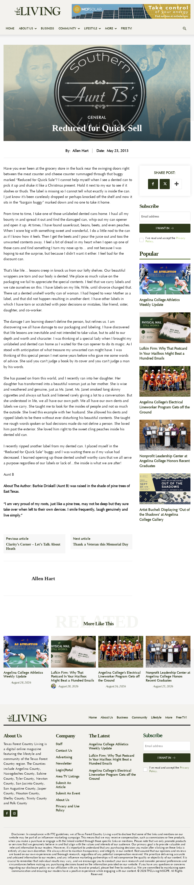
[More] (176, 184)
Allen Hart (80, 151)
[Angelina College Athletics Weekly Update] (164, 279)
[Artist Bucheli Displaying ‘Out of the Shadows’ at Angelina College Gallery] (164, 488)
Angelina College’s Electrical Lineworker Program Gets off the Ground (164, 407)
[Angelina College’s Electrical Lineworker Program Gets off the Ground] (164, 381)
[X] (165, 184)
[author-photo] (7, 682)
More (109, 28)
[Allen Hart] (16, 578)
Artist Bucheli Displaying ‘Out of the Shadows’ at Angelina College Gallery (164, 514)
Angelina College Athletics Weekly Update (159, 302)
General (97, 117)
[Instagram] (14, 813)
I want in (162, 228)
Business (47, 28)
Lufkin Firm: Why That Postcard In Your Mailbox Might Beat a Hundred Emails (163, 353)
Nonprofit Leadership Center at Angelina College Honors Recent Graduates (164, 461)
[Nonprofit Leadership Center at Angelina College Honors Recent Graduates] (164, 435)
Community (67, 28)
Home (10, 28)
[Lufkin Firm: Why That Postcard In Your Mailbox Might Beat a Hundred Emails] (164, 327)
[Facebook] (153, 184)
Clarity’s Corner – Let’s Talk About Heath (33, 546)
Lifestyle (90, 28)
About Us (26, 28)
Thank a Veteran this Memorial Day (100, 544)
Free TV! (126, 28)
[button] (184, 28)
